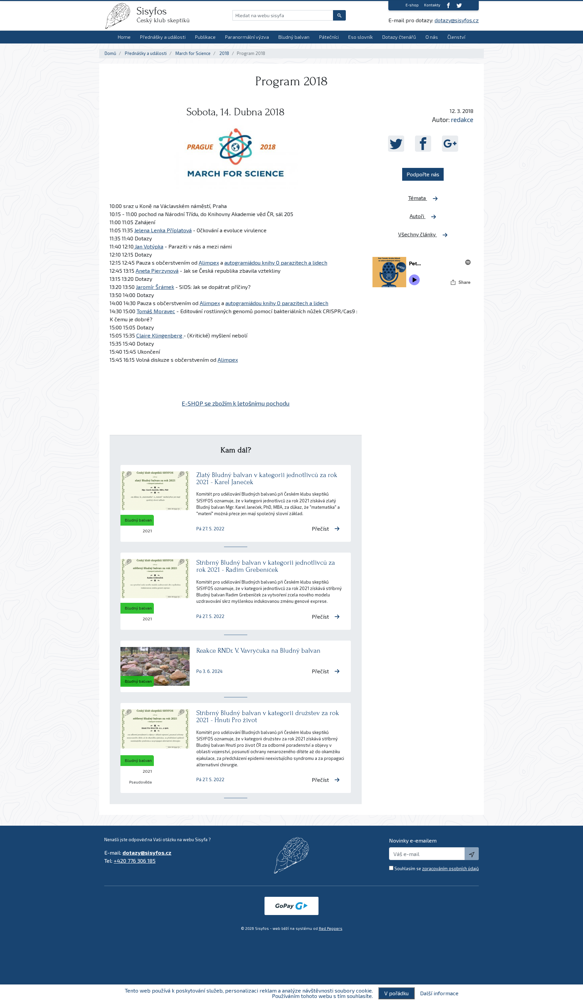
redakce (462, 119)
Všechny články (417, 234)
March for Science (193, 53)
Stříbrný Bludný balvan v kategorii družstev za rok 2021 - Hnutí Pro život (267, 716)
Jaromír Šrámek (155, 287)
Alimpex (209, 262)
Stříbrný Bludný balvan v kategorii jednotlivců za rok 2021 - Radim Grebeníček (265, 566)
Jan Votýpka (148, 246)
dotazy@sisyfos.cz (457, 20)
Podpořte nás (423, 174)
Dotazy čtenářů (399, 37)
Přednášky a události (163, 37)
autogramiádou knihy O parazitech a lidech (275, 262)
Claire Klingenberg (160, 335)
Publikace (205, 37)
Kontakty (432, 5)
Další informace (439, 993)
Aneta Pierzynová (157, 270)
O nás (431, 37)
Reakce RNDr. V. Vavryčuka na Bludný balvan (258, 650)
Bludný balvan (293, 37)
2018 (224, 53)
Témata (417, 198)
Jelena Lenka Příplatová (163, 230)
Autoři (417, 216)
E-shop (412, 5)
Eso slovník (360, 37)
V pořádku (396, 993)
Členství (456, 37)
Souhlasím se (436, 868)
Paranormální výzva (247, 37)
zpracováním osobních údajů (450, 868)
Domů (110, 53)
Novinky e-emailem (413, 840)
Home (124, 37)
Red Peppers (330, 928)
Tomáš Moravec (156, 311)
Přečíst (320, 528)
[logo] (120, 15)
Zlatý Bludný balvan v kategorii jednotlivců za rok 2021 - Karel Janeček (266, 478)
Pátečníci (329, 37)
